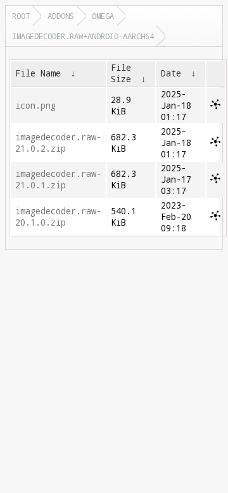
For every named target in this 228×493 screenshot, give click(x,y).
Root (21, 16)
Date (171, 73)
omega (103, 16)
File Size (121, 73)
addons (61, 16)
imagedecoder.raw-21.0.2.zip (58, 142)
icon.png (35, 105)
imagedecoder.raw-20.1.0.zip (58, 216)
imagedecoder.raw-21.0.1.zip (58, 179)
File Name (38, 73)
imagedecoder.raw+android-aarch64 (83, 36)
